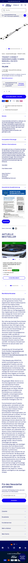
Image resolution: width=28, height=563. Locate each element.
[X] (8, 548)
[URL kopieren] (13, 228)
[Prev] (6, 285)
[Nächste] (25, 1)
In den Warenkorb (14, 278)
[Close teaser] (18, 553)
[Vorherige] (3, 1)
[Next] (19, 259)
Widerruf (16, 5)
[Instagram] (14, 548)
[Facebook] (2, 548)
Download (6, 221)
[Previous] (9, 259)
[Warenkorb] (25, 5)
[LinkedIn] (25, 547)
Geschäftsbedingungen (16, 355)
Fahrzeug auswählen (21, 84)
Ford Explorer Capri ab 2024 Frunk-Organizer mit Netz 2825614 (12, 265)
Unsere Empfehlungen (11, 53)
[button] (22, 557)
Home (3, 53)
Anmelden (14, 500)
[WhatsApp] (16, 228)
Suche (8, 10)
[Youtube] (20, 547)
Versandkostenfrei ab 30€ (14, 1)
